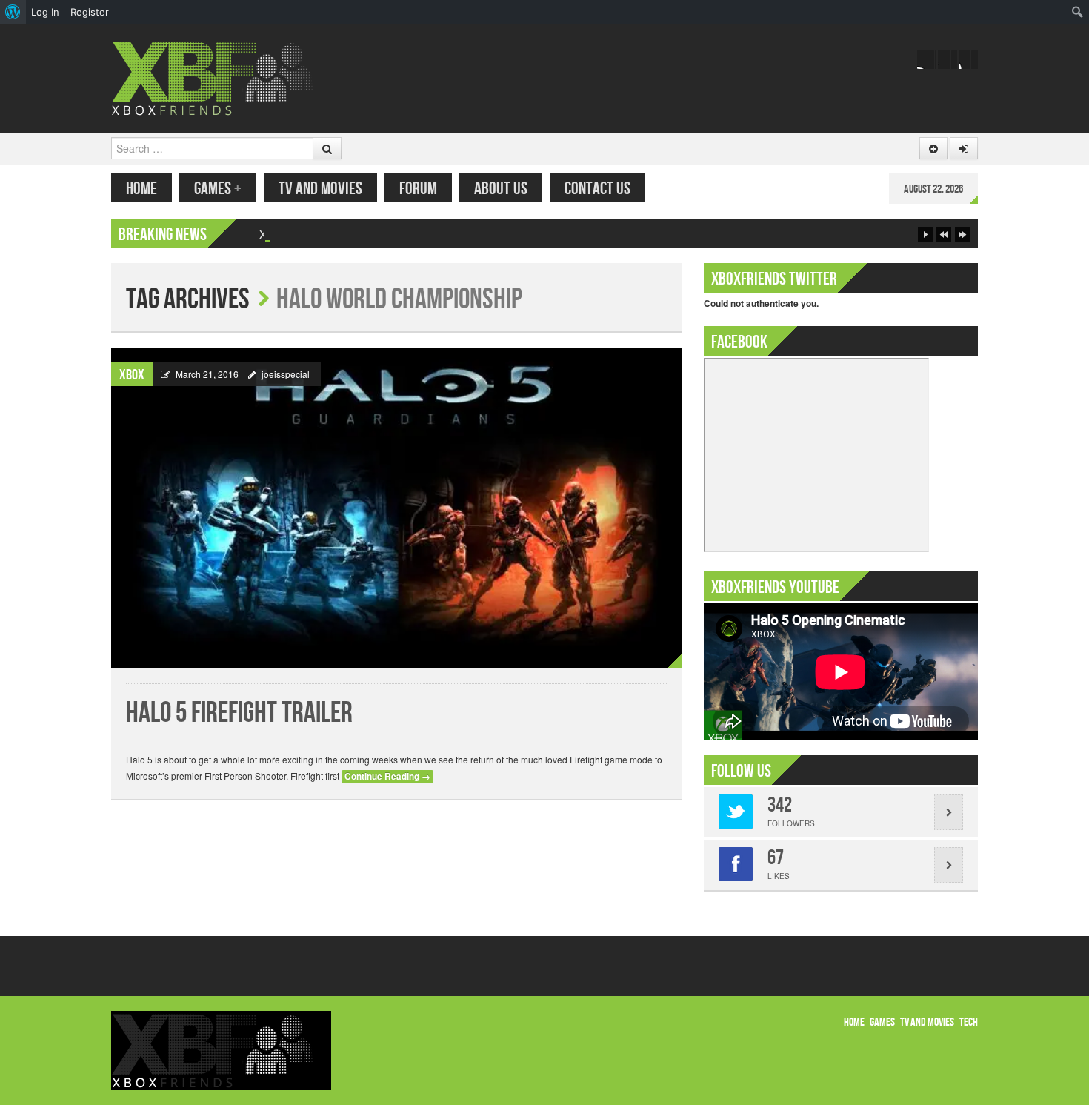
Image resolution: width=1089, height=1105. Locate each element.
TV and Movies (320, 188)
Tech (968, 1022)
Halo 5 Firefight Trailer (239, 713)
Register (89, 12)
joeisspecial (286, 374)
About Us (500, 188)
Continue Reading (387, 776)
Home (141, 188)
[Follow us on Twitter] (947, 59)
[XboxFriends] (221, 76)
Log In (45, 12)
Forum (418, 188)
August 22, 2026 (933, 189)
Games (218, 188)
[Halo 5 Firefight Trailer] (396, 508)
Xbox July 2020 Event (310, 234)
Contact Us (597, 188)
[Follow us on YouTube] (968, 59)
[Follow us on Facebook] (926, 59)
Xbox (131, 375)
